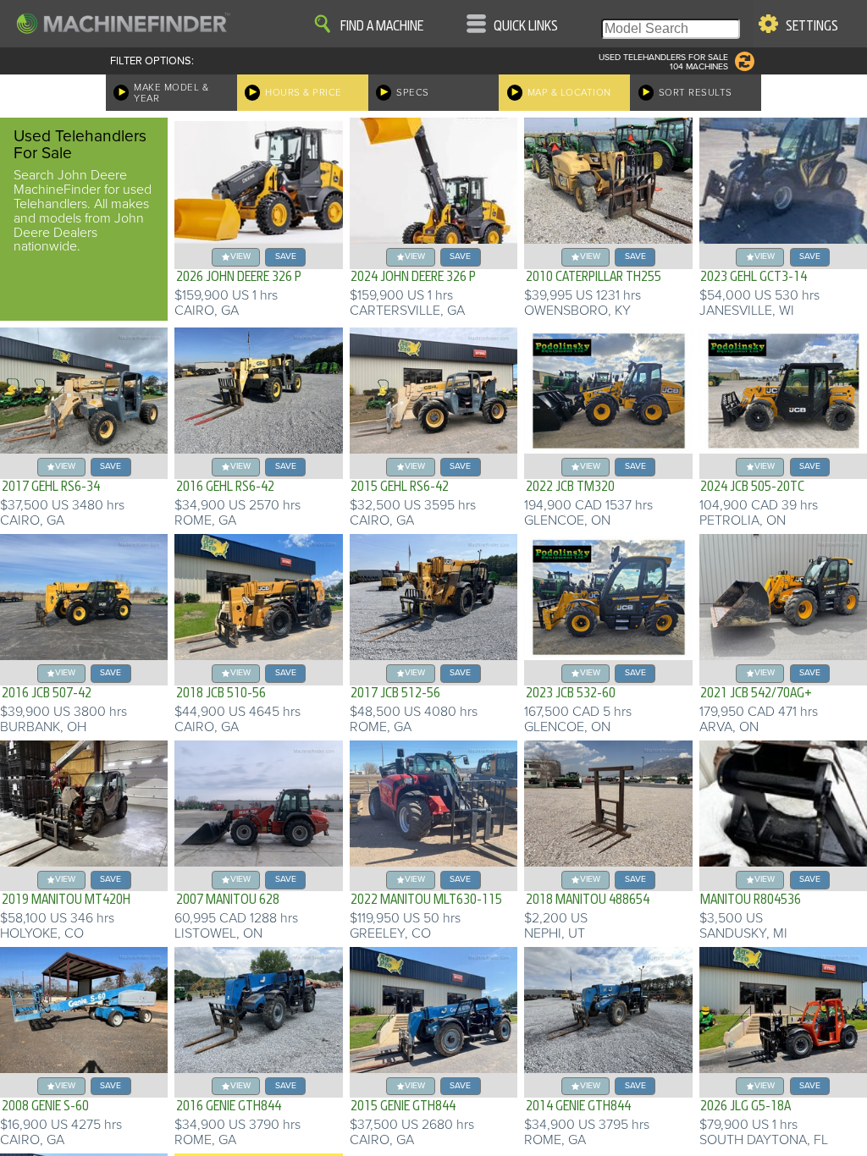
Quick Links (526, 26)
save (285, 255)
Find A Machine (381, 26)
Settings (812, 26)
